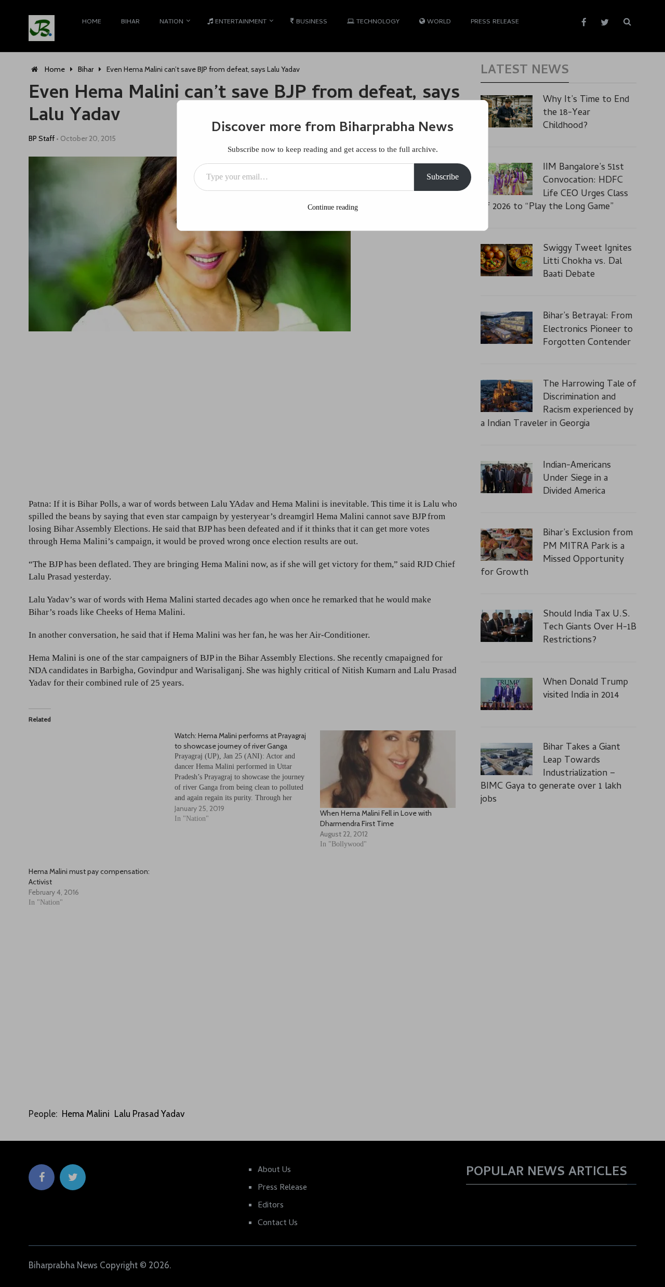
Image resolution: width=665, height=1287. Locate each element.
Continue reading (333, 207)
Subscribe (443, 176)
